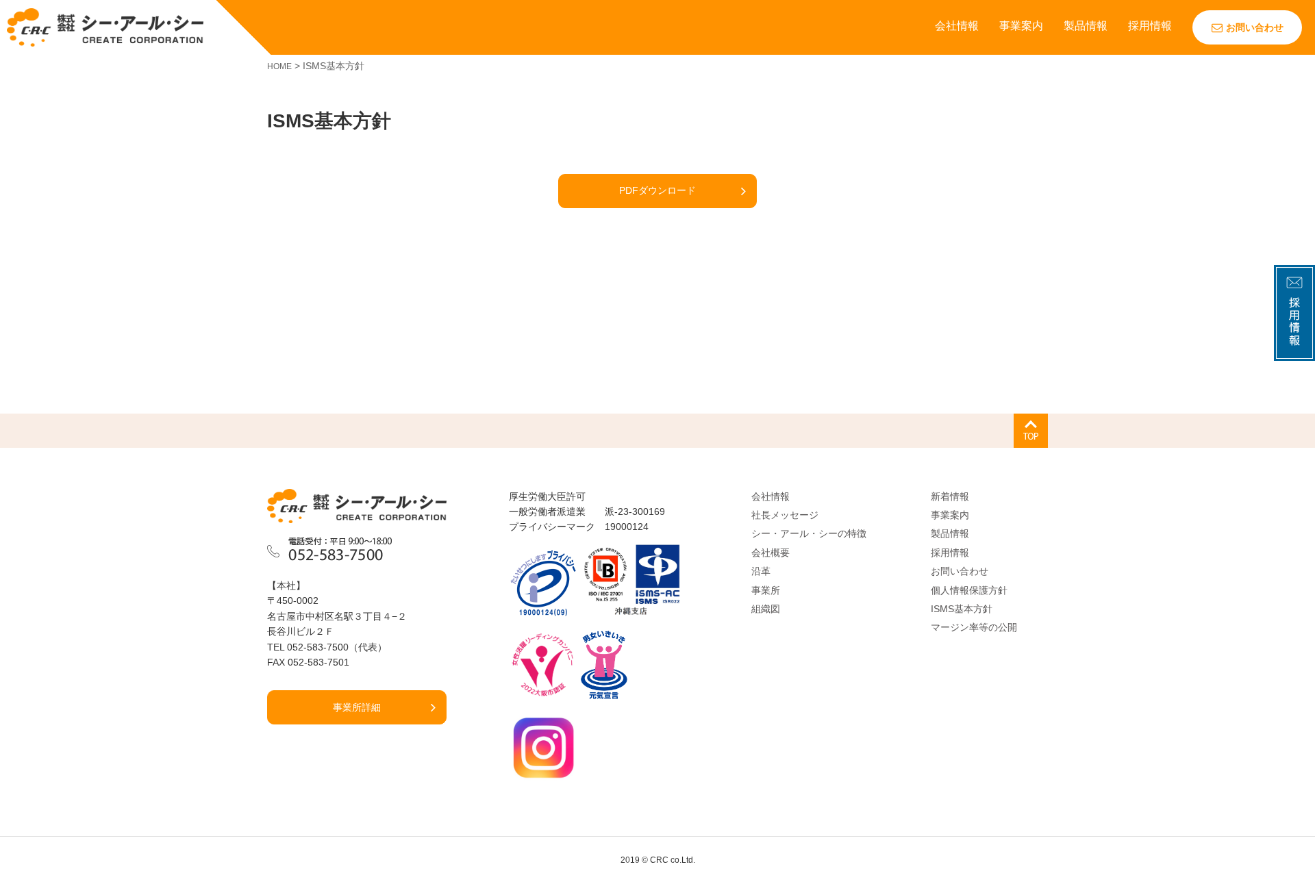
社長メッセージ (784, 514)
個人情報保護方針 (969, 590)
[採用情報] (1294, 352)
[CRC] (105, 27)
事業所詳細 (357, 707)
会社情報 (957, 25)
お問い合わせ (1254, 27)
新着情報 (950, 496)
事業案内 (1021, 25)
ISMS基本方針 (961, 608)
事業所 (765, 590)
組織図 (765, 608)
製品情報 (1085, 25)
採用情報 (1150, 25)
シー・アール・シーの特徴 (808, 533)
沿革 (761, 571)
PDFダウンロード (657, 190)
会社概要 (770, 552)
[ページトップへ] (1031, 431)
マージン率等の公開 (974, 627)
